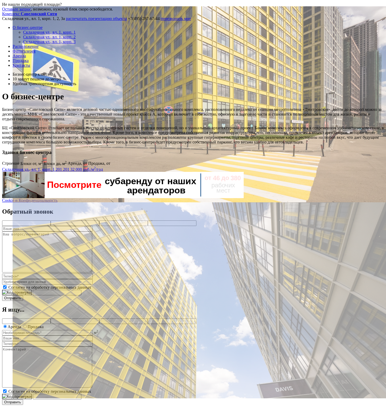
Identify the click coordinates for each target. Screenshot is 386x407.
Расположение (26, 46)
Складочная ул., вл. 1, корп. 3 (49, 41)
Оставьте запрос (16, 9)
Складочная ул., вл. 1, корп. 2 (49, 37)
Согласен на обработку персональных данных (49, 287)
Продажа (21, 60)
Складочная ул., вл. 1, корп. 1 (49, 32)
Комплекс (29, 14)
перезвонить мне (176, 18)
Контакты (21, 65)
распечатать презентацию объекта (96, 18)
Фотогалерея (24, 51)
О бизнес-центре (28, 27)
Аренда (19, 56)
